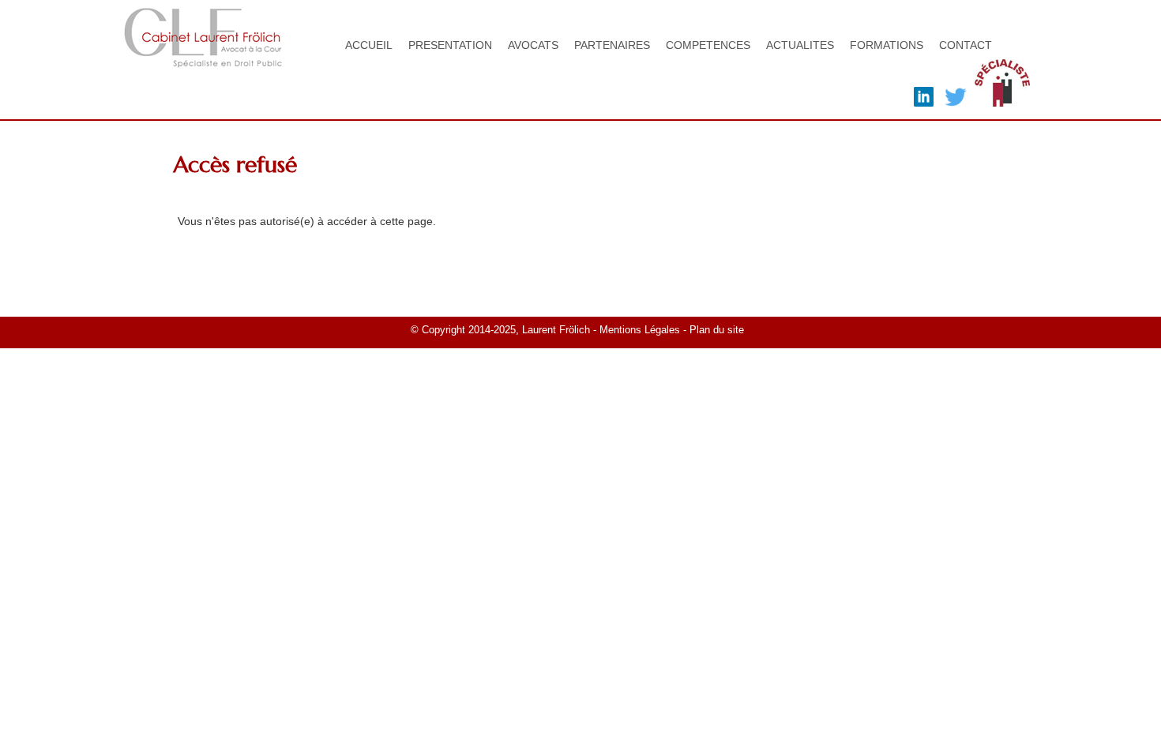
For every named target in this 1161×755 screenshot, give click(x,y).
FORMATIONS (886, 45)
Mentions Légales (639, 330)
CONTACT (965, 45)
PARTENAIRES (612, 45)
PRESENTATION (450, 45)
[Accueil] (203, 59)
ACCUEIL (369, 45)
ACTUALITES (800, 45)
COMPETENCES (708, 45)
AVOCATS (533, 45)
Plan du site (718, 330)
